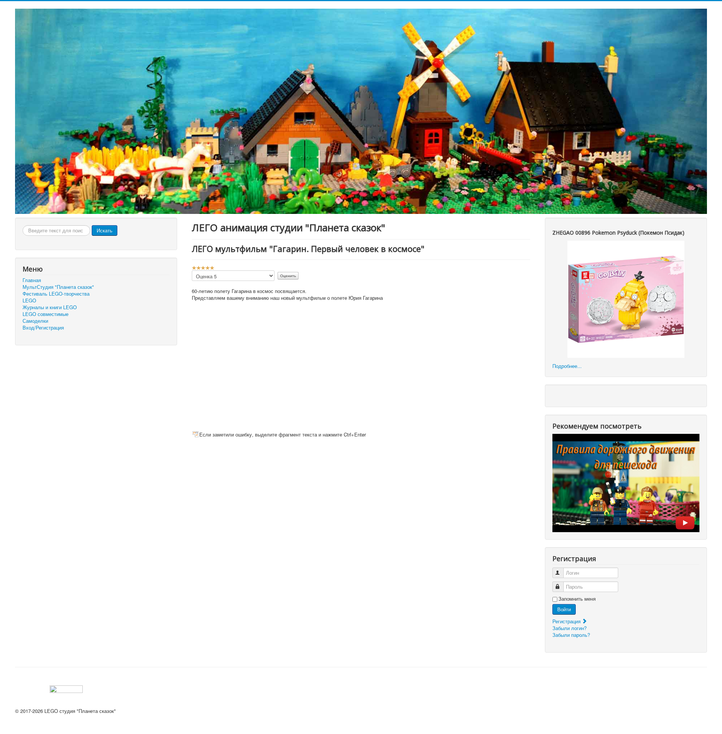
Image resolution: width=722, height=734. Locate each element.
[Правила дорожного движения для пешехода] (625, 482)
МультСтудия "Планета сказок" (58, 287)
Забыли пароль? (571, 634)
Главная (32, 280)
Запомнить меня (577, 598)
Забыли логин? (569, 628)
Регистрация (567, 621)
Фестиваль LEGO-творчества (56, 293)
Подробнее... (567, 365)
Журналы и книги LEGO (50, 307)
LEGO (29, 300)
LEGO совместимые (45, 314)
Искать (104, 230)
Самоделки (35, 320)
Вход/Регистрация (43, 327)
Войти (564, 609)
